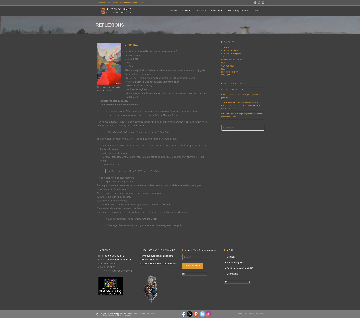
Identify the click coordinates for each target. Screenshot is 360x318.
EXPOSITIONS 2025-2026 (232, 90)
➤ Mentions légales (234, 262)
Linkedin (251, 313)
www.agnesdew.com (141, 313)
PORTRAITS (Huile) (229, 50)
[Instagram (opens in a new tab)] (259, 2)
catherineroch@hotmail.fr (118, 259)
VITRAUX (225, 47)
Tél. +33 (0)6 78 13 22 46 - (106, 3)
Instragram (260, 313)
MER (223, 63)
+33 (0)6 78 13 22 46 (113, 256)
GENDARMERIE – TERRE (232, 60)
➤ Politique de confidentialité (238, 268)
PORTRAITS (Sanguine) (231, 54)
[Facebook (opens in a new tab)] (255, 2)
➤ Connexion (231, 274)
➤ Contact (229, 257)
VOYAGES (225, 75)
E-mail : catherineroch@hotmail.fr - (129, 3)
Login (145, 3)
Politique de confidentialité (106, 315)
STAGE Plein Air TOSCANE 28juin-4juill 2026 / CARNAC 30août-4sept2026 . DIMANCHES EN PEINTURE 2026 (240, 106)
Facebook (242, 313)
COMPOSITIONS (228, 66)
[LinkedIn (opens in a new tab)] (262, 2)
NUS (223, 69)
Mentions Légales (124, 315)
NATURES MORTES (229, 72)
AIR (222, 57)
